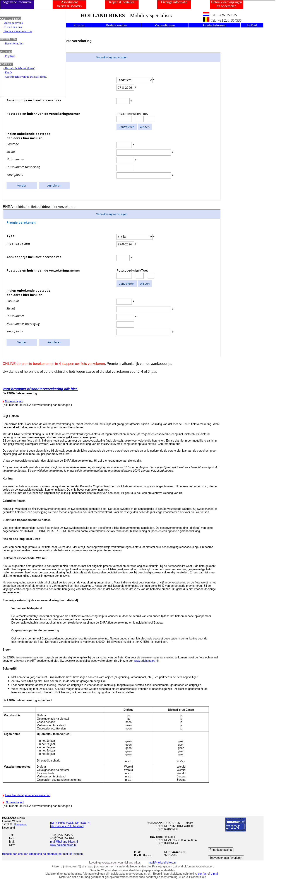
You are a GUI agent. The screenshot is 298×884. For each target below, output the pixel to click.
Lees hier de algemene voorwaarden (27, 795)
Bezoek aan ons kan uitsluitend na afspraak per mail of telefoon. (43, 853)
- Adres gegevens (13, 22)
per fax (202, 873)
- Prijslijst (9, 56)
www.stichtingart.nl (146, 660)
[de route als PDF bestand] (67, 826)
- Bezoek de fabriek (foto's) (19, 68)
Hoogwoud (20, 824)
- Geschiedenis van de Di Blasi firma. (25, 76)
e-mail (214, 873)
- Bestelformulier (13, 43)
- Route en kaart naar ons (17, 31)
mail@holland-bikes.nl (162, 862)
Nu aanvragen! (14, 401)
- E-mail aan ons (12, 27)
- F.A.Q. (7, 72)
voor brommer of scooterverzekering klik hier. (40, 389)
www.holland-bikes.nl (63, 845)
